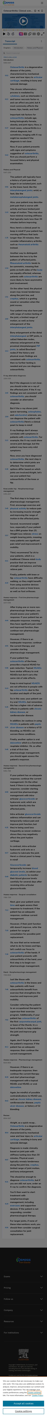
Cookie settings (34, 1392)
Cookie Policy (37, 1395)
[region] (23, 1397)
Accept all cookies (24, 1403)
